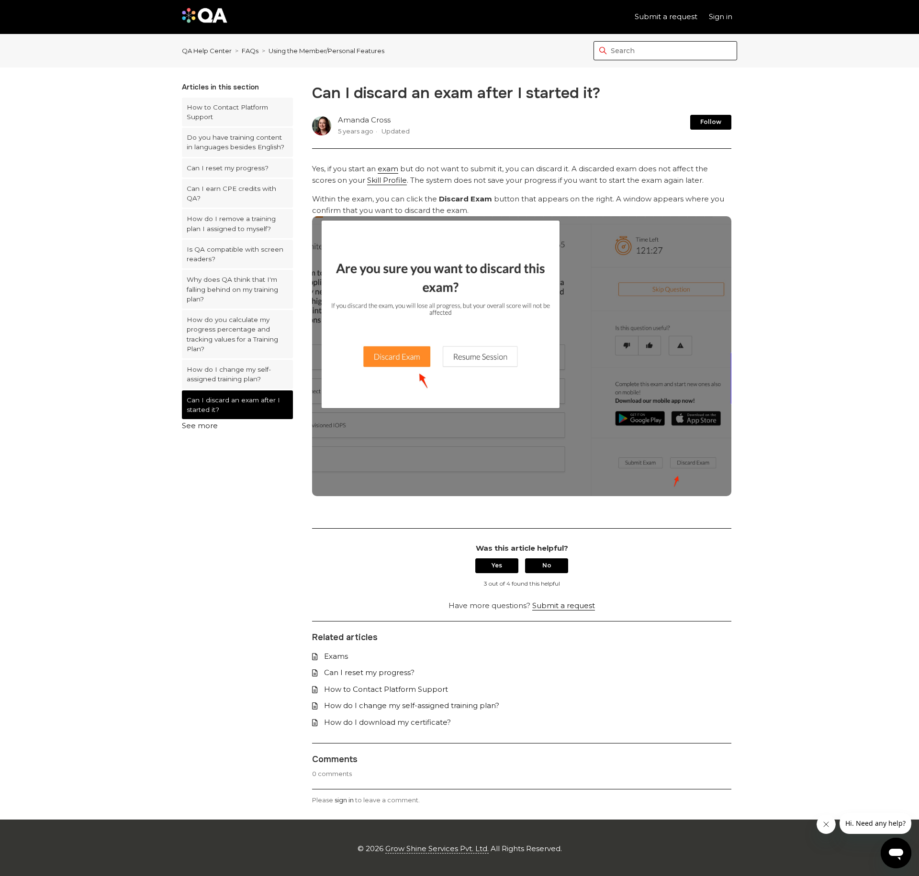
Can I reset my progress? (228, 168)
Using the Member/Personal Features (326, 51)
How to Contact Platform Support (227, 112)
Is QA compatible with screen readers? (235, 254)
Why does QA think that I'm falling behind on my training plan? (232, 289)
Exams (336, 656)
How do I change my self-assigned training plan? (229, 374)
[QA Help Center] (204, 17)
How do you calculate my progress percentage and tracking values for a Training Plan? (232, 334)
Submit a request (666, 16)
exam (388, 168)
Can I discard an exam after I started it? (233, 404)
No (546, 565)
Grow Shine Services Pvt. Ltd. (437, 848)
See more (200, 425)
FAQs (250, 51)
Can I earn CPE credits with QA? (231, 193)
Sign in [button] (720, 16)
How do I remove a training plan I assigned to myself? (231, 223)
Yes (497, 565)
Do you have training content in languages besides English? (235, 142)
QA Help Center (207, 51)
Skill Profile (387, 180)
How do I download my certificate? (387, 722)
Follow (710, 121)
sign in (344, 800)
